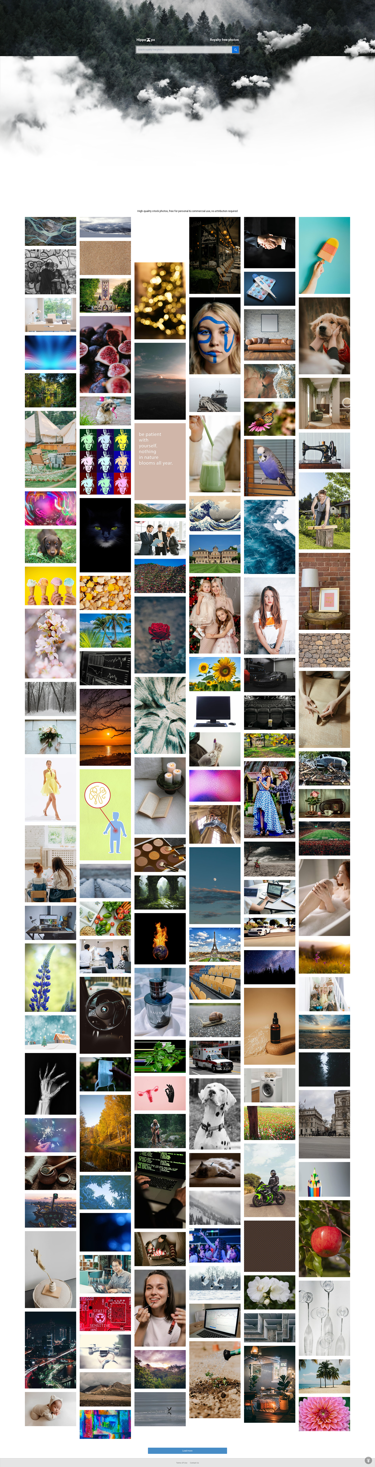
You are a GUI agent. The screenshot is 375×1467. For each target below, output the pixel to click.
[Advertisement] (187, 186)
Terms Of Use (181, 1463)
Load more (187, 1451)
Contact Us (194, 1463)
